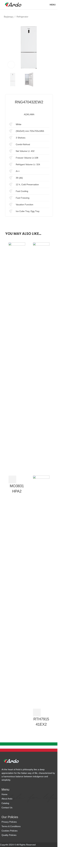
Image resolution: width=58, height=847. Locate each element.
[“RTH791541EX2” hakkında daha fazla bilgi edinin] (37, 712)
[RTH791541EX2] (41, 359)
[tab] (29, 114)
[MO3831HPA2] (17, 359)
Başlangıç (8, 16)
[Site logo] (13, 4)
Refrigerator (22, 16)
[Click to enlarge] (11, 64)
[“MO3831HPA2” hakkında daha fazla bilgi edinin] (12, 479)
